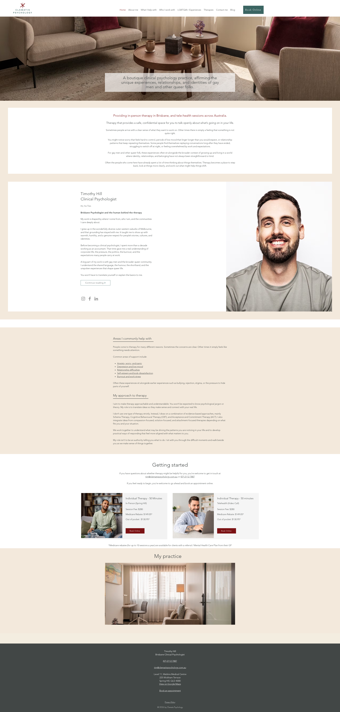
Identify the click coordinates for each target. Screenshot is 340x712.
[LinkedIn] (96, 298)
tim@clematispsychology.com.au (161, 476)
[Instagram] (83, 298)
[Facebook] (89, 298)
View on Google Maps (170, 684)
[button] (133, 9)
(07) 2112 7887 (188, 476)
